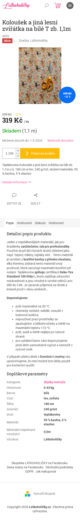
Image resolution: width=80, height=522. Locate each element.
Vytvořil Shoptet (44, 493)
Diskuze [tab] (40, 223)
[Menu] (70, 5)
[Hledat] (46, 5)
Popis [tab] (10, 223)
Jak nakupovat (46, 471)
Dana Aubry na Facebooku (25, 467)
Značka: (33, 40)
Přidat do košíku (43, 153)
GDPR (29, 471)
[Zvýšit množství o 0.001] (18, 150)
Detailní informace (14, 182)
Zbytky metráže (55, 382)
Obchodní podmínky (59, 467)
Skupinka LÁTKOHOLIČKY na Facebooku (40, 463)
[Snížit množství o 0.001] (18, 155)
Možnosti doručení (60, 140)
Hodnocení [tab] (24, 223)
